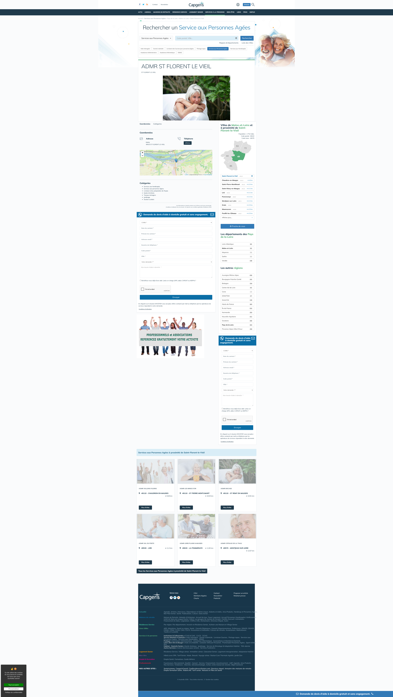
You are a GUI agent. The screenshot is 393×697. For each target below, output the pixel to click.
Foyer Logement (214, 617)
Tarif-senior (196, 670)
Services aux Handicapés (188, 639)
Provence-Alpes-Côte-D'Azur (237, 329)
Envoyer (176, 297)
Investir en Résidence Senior (197, 625)
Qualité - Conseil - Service (195, 663)
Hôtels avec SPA (170, 655)
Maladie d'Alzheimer (187, 617)
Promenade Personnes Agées (233, 643)
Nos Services (169, 665)
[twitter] (143, 4)
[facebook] (139, 4)
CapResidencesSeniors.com (199, 668)
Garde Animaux (191, 646)
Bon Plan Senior (170, 613)
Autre (226, 621)
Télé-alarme (245, 646)
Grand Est (237, 300)
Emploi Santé (169, 659)
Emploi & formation (147, 659)
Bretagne (237, 283)
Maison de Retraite (171, 617)
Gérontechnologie (198, 665)
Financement (210, 663)
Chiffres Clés (195, 621)
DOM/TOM (237, 296)
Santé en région (183, 628)
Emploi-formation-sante (173, 670)
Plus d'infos (145, 507)
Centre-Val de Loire (237, 288)
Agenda (148, 12)
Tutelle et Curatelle (171, 632)
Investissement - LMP (224, 663)
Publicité (217, 598)
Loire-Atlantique (237, 244)
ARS (165, 628)
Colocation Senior (210, 652)
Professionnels (145, 663)
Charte (196, 598)
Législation (185, 621)
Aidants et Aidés (215, 612)
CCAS (177, 630)
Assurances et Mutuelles (200, 630)
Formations (179, 659)
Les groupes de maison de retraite (208, 619)
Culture (195, 613)
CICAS (204, 636)
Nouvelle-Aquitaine (237, 317)
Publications (186, 613)
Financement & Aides (172, 621)
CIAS (182, 630)
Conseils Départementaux (221, 628)
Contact (155, 4)
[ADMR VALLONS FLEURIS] (155, 471)
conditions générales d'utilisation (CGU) (202, 207)
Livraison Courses (220, 637)
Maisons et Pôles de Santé (212, 670)
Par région (168, 625)
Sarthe (236, 256)
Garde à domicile (205, 637)
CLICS (187, 630)
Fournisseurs (168, 663)
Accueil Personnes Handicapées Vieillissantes (238, 617)
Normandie (237, 312)
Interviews (182, 612)
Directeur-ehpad (217, 668)
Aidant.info (187, 670)
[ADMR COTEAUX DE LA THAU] (237, 526)
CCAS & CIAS (190, 636)
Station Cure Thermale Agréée (222, 655)
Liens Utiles (143, 628)
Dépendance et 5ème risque (197, 612)
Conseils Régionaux (203, 628)
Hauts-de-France (237, 304)
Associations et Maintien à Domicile (226, 641)
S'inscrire (246, 4)
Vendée (237, 261)
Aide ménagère (192, 637)
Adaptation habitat (246, 652)
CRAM (166, 630)
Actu (140, 12)
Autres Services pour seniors (188, 648)
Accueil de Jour (201, 617)
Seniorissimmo (169, 668)
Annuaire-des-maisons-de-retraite (238, 668)
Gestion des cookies (212, 679)
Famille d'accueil (228, 619)
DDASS (251, 628)
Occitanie (237, 321)
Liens (239, 12)
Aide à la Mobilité (191, 643)
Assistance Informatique (202, 641)
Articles (174, 612)
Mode (189, 655)
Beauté (195, 655)
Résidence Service (179, 12)
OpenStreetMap (208, 174)
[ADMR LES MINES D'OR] (196, 471)
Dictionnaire (205, 621)
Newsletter (164, 4)
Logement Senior (196, 12)
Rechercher (247, 38)
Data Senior (203, 613)
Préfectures (236, 628)
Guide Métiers (189, 659)
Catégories (157, 124)
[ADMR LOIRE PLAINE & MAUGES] (196, 526)
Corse (236, 292)
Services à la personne (214, 12)
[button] (176, 160)
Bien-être (230, 12)
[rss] (147, 4)
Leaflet (186, 174)
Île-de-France (237, 308)
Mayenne (236, 252)
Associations (230, 630)
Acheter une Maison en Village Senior (223, 625)
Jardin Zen (238, 655)
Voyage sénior (204, 655)
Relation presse (240, 596)
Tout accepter (13, 685)
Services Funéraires (207, 648)
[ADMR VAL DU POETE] (155, 526)
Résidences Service (146, 624)
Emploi (252, 12)
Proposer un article (241, 593)
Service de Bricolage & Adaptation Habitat (223, 646)
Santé (179, 613)
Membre (239, 5)
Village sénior (184, 652)
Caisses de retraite (217, 630)
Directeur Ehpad (217, 621)
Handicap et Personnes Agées (245, 612)
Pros (245, 12)
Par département (179, 625)
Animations (239, 619)
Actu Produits (228, 612)
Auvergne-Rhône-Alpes (237, 275)
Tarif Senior (181, 655)
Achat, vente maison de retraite (218, 665)
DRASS (244, 628)
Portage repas (234, 637)
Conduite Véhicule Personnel (210, 643)
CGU (195, 593)
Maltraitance (241, 630)
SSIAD (201, 639)
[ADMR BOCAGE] (237, 471)
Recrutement (179, 663)
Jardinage (201, 646)
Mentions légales (200, 596)
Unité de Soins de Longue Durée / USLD (179, 619)
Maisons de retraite (161, 12)
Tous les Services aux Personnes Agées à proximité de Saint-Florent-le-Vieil (172, 571)
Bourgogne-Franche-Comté (237, 279)
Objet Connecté (237, 665)
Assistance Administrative (182, 641)
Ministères (172, 628)
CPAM (172, 630)
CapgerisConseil (182, 668)
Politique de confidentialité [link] (13, 692)
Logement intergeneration (228, 652)
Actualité (142, 612)
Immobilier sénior (196, 652)
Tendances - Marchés (182, 665)
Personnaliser (13, 689)
